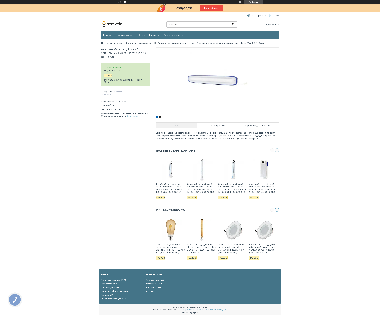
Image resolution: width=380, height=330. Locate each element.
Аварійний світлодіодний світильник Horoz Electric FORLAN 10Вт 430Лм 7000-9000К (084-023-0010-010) (262, 188)
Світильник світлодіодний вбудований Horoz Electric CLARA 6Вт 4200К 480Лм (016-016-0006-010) (262, 248)
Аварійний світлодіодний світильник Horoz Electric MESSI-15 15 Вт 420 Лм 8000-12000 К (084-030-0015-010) (232, 188)
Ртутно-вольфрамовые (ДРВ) (114, 291)
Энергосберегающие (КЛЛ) (113, 298)
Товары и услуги (124, 35)
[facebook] (157, 117)
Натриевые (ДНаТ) (109, 283)
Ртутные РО (151, 291)
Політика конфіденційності (217, 309)
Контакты (154, 35)
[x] (160, 117)
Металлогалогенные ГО (157, 283)
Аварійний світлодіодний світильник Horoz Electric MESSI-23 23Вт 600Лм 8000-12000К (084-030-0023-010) (201, 188)
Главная (107, 35)
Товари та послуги (114, 43)
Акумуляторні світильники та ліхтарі (176, 43)
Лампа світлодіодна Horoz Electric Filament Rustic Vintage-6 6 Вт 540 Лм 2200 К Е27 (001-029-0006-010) (170, 248)
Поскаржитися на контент (191, 309)
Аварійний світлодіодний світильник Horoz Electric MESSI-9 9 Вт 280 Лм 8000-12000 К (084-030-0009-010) (169, 188)
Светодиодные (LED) (110, 287)
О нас (142, 35)
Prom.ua (205, 307)
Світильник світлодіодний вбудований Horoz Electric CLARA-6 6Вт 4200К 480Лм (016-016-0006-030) (231, 248)
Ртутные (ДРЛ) (107, 294)
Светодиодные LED (155, 279)
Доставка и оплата (173, 35)
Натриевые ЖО (153, 287)
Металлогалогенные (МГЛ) (113, 279)
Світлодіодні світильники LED (141, 43)
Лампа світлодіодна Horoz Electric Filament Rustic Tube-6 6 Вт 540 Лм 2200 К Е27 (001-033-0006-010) (202, 248)
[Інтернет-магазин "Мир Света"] (112, 24)
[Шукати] (233, 24)
